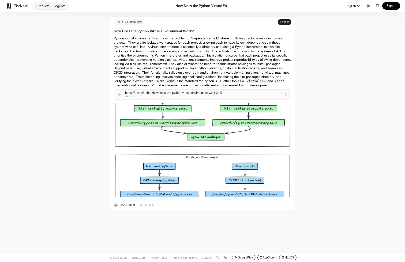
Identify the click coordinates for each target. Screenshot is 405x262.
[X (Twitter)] (217, 257)
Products (42, 6)
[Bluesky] (225, 257)
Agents (60, 6)
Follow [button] (284, 22)
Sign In (391, 6)
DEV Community (131, 22)
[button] (202, 150)
